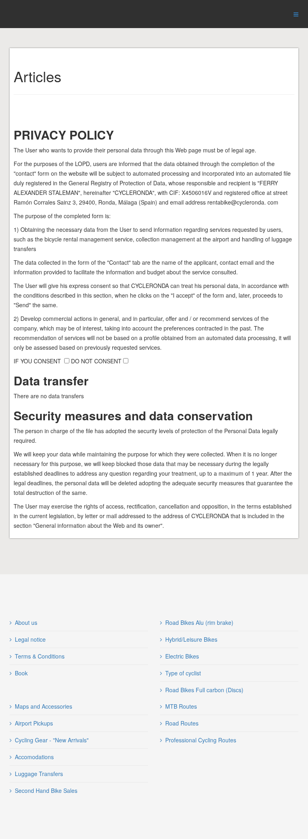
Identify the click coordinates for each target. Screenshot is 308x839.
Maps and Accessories (43, 706)
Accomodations (34, 757)
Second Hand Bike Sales (46, 790)
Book (21, 673)
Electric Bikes (182, 656)
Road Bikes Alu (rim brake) (199, 622)
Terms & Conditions (40, 656)
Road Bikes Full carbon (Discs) (204, 690)
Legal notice (30, 639)
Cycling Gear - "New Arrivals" (52, 740)
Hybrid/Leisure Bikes (191, 639)
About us (26, 622)
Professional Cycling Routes (200, 740)
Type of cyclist (183, 673)
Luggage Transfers (39, 774)
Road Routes (182, 723)
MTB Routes (181, 706)
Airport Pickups (34, 723)
